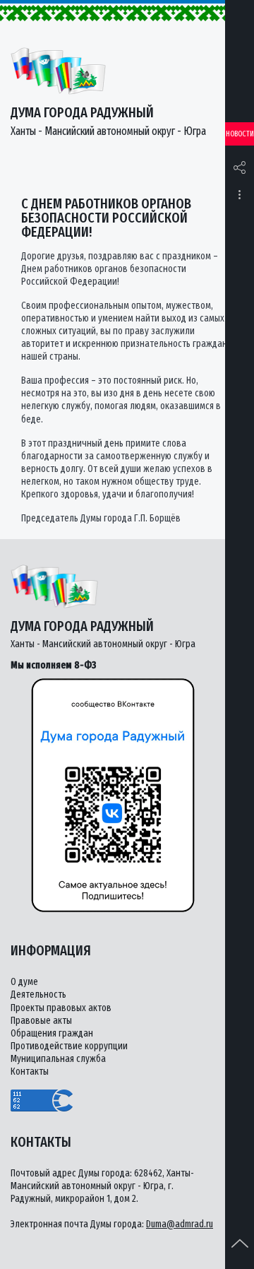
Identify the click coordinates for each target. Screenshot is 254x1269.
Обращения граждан (52, 1033)
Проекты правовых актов (61, 1008)
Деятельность (38, 994)
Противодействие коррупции (69, 1046)
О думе (24, 982)
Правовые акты (41, 1021)
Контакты (30, 1072)
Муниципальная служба (58, 1059)
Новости (240, 133)
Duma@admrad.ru (179, 1224)
